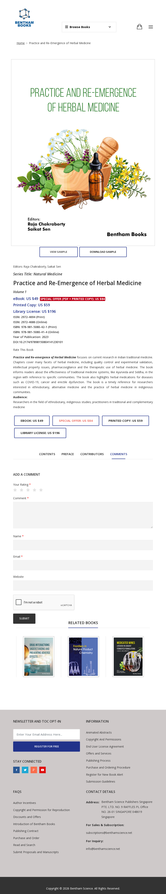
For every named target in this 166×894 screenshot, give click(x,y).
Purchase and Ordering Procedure (108, 767)
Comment (21, 498)
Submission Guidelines (100, 781)
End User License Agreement (105, 746)
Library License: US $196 (40, 433)
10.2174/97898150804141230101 (41, 342)
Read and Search (24, 845)
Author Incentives (24, 803)
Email (18, 556)
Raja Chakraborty (34, 266)
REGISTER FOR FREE (46, 746)
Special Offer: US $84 (76, 421)
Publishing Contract (25, 831)
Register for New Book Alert (104, 774)
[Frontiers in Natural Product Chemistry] (83, 656)
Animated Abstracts (99, 732)
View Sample (58, 252)
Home (21, 43)
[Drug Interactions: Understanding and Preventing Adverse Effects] (38, 656)
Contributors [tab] (92, 454)
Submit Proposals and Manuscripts (36, 852)
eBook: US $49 (32, 421)
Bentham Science (81, 888)
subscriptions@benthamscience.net (109, 833)
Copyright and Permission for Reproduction (41, 810)
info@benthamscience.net (103, 849)
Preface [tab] (68, 454)
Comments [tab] (118, 454)
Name (18, 536)
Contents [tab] (47, 454)
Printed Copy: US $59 (126, 421)
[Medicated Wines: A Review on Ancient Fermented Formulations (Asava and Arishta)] (128, 656)
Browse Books (80, 27)
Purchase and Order (26, 838)
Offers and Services (98, 753)
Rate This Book (23, 350)
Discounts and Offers (27, 817)
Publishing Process (98, 760)
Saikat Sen (54, 266)
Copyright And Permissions (103, 739)
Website (18, 577)
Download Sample (103, 252)
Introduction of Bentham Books (34, 824)
